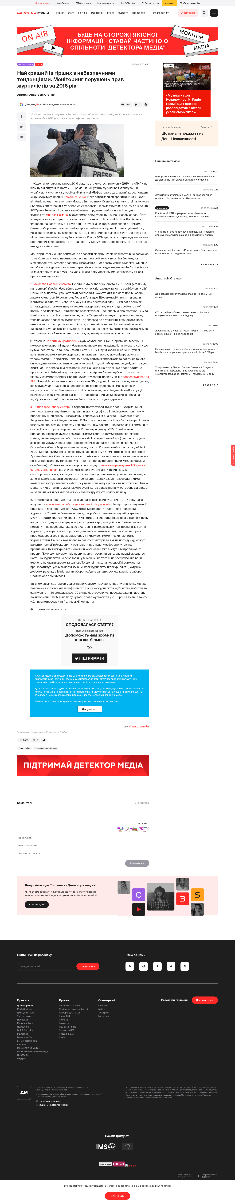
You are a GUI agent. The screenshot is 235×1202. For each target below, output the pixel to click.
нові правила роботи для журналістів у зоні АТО (79, 504)
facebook (103, 1005)
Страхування (188, 12)
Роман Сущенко (75, 197)
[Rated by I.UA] (130, 1165)
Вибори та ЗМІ (25, 1037)
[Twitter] (21, 126)
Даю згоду (117, 1195)
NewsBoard (23, 1026)
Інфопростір (138, 12)
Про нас (64, 1000)
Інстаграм (103, 1016)
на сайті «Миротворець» (63, 341)
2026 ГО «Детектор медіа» (53, 1105)
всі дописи (209, 384)
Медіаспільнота (25, 64)
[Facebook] (21, 116)
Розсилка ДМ (66, 1033)
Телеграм (103, 1012)
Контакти (64, 1023)
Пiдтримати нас (204, 1000)
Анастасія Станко (42, 95)
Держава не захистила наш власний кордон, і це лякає (183, 295)
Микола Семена (57, 215)
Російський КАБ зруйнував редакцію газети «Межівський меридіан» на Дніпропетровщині (182, 215)
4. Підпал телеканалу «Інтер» (50, 407)
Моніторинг (97, 12)
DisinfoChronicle (128, 3)
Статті (71, 12)
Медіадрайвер (25, 1023)
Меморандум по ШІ (69, 1012)
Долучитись (89, 709)
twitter (101, 1009)
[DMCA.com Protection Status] (105, 1165)
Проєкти (23, 1000)
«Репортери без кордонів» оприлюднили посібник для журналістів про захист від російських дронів (184, 233)
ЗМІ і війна (25, 748)
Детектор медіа (42, 3)
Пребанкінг (23, 1019)
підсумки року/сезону (46, 748)
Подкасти (123, 12)
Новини (60, 12)
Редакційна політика (70, 1005)
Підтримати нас (67, 1026)
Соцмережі (106, 1000)
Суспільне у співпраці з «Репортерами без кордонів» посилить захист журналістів (186, 252)
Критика (82, 12)
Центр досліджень (105, 3)
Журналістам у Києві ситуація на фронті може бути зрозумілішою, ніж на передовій (184, 332)
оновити (143, 823)
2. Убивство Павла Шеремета (50, 284)
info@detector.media (50, 1101)
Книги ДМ (64, 1016)
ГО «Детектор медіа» (190, 3)
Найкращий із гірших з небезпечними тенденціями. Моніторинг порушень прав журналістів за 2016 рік (185, 350)
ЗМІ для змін (24, 1016)
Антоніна (169, 3)
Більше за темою (167, 161)
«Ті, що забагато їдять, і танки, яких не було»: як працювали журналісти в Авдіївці (183, 314)
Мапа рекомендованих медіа (32, 1051)
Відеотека (22, 1033)
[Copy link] (21, 137)
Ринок (110, 12)
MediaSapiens (62, 3)
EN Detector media (150, 3)
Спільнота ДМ (36, 904)
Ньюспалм (22, 1054)
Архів (62, 1037)
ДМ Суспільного (83, 3)
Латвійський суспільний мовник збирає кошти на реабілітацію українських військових (183, 196)
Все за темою (208, 264)
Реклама (63, 1019)
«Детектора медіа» (139, 726)
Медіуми (21, 1058)
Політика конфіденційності (73, 1009)
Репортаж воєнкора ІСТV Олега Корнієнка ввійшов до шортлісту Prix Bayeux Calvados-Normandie (185, 178)
